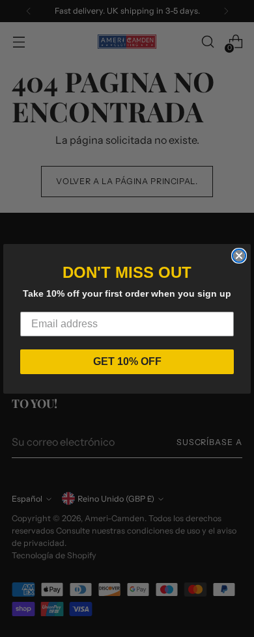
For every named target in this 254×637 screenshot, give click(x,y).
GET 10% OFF (127, 361)
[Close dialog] (239, 255)
